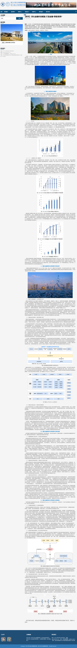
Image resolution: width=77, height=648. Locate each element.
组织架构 (13, 11)
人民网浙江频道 (42, 639)
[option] (11, 35)
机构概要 (6, 11)
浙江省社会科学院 (45, 637)
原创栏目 (27, 11)
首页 (1, 11)
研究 (25, 14)
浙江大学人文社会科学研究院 (32, 639)
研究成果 (41, 11)
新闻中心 (20, 11)
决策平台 (34, 11)
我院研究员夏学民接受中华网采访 (8, 42)
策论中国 (48, 11)
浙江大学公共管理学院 (35, 637)
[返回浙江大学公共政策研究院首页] (13, 4)
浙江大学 (28, 637)
